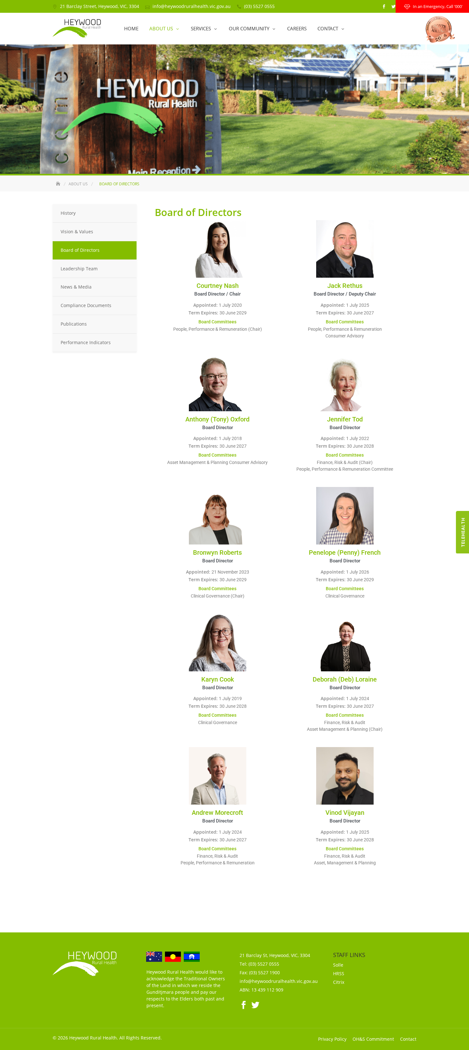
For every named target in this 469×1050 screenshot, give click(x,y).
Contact (327, 28)
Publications (74, 324)
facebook (384, 7)
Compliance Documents (86, 305)
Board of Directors (80, 250)
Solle (338, 965)
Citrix (338, 982)
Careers (297, 28)
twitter (393, 7)
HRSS (338, 973)
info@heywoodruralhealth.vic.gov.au (192, 6)
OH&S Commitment (373, 1039)
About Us (161, 28)
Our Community (249, 28)
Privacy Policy (332, 1039)
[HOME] (59, 184)
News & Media (76, 287)
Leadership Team (79, 269)
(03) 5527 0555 (259, 6)
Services (201, 28)
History (68, 213)
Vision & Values (77, 231)
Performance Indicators (86, 342)
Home (131, 28)
